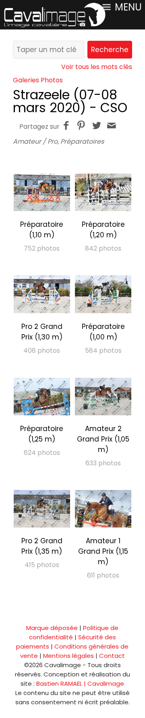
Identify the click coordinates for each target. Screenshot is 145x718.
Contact (112, 655)
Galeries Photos (38, 80)
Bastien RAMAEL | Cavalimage (80, 683)
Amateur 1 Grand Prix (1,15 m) (103, 551)
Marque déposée (52, 628)
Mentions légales (68, 655)
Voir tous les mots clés (96, 66)
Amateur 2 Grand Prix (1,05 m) (103, 439)
